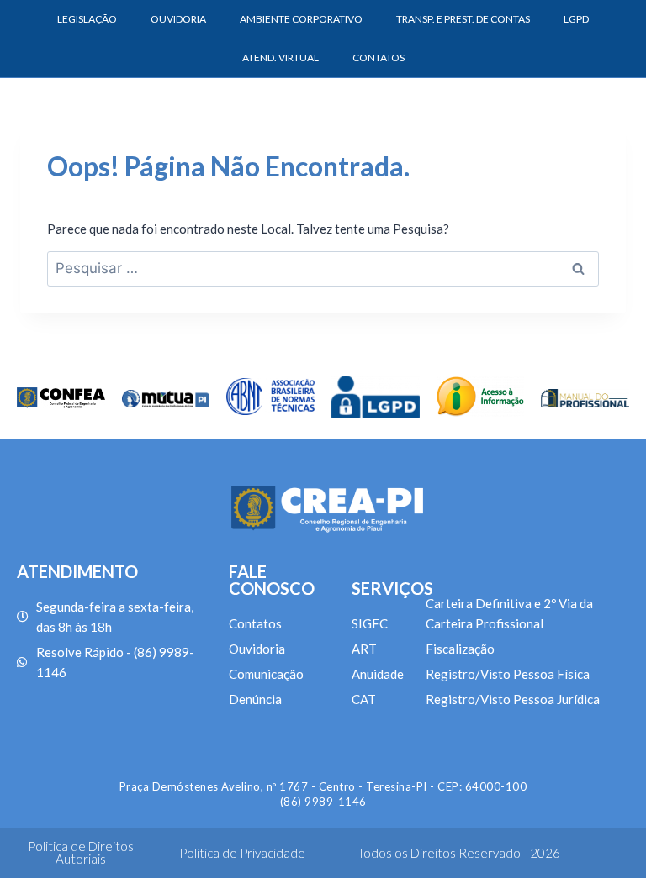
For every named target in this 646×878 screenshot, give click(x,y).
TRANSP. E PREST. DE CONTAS (463, 19)
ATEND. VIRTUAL (280, 57)
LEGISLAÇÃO (87, 19)
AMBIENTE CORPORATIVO (301, 19)
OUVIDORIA (178, 19)
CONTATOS (378, 57)
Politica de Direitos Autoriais (81, 852)
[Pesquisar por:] (323, 268)
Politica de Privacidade (242, 852)
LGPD (576, 19)
